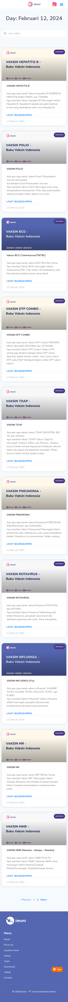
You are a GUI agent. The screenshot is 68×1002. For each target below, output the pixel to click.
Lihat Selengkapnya (19, 115)
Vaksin (7, 955)
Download (9, 966)
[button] (61, 4)
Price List (8, 944)
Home (7, 939)
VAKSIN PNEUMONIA (18, 514)
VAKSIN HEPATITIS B (18, 85)
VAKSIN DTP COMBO (18, 334)
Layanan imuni (11, 950)
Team (7, 961)
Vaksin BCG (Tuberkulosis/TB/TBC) (26, 255)
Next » (44, 899)
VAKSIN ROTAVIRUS (18, 597)
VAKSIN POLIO (15, 168)
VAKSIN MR (13, 767)
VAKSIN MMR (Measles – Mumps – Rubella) (30, 850)
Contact (8, 977)
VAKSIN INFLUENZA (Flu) (20, 680)
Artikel (7, 972)
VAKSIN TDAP (14, 424)
